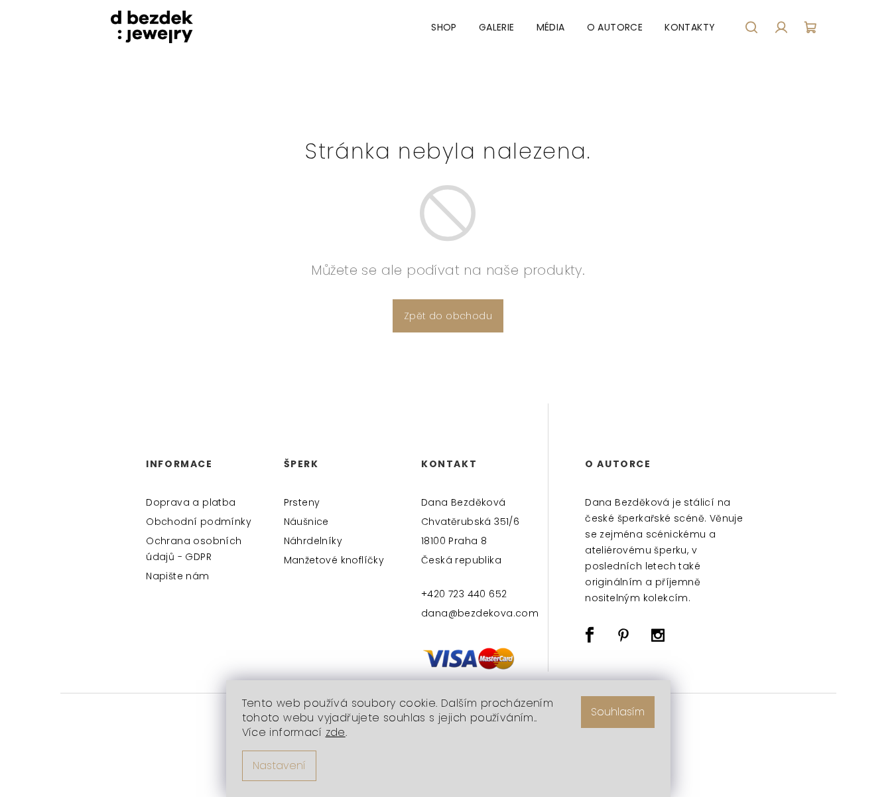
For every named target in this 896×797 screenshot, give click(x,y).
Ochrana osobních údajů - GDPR (193, 548)
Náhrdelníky (313, 540)
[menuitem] (444, 27)
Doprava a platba (190, 502)
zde (336, 732)
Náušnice (306, 521)
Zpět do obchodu (448, 316)
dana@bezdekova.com (479, 613)
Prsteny (302, 502)
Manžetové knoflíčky (334, 560)
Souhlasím (618, 711)
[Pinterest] (624, 635)
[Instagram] (658, 635)
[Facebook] (589, 635)
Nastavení (279, 765)
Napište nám (177, 576)
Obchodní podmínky (198, 521)
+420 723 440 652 (464, 594)
